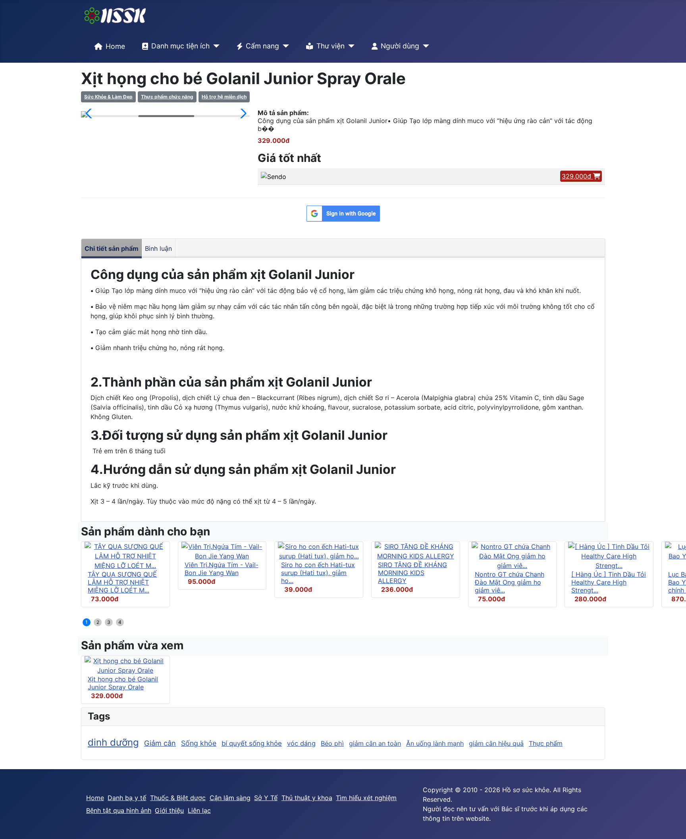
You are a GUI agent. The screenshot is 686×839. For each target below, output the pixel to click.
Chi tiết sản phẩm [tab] (112, 248)
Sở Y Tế (265, 798)
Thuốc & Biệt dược (178, 798)
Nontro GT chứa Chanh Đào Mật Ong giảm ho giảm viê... (509, 582)
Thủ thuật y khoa (306, 798)
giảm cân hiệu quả (496, 743)
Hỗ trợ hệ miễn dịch (224, 97)
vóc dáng (301, 743)
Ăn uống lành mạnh (435, 743)
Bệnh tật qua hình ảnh (118, 810)
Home (115, 46)
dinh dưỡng (113, 742)
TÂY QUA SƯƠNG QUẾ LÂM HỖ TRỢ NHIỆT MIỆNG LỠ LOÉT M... (122, 582)
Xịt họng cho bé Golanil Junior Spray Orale (123, 683)
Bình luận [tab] (158, 248)
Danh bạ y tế (127, 798)
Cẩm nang (262, 46)
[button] (90, 113)
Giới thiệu (169, 810)
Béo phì (332, 743)
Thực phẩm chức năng (167, 97)
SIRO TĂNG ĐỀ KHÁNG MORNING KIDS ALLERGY (412, 573)
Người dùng (400, 46)
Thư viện (330, 46)
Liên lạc (199, 810)
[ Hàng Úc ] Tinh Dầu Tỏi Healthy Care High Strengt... (608, 582)
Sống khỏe (198, 743)
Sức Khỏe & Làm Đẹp (108, 97)
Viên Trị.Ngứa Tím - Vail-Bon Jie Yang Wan (221, 569)
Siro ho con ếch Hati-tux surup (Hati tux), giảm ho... (318, 573)
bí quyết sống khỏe (252, 743)
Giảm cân (160, 743)
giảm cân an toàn (375, 743)
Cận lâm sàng (230, 798)
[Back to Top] (672, 824)
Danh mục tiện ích (180, 46)
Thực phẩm (546, 743)
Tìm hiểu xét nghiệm (366, 798)
